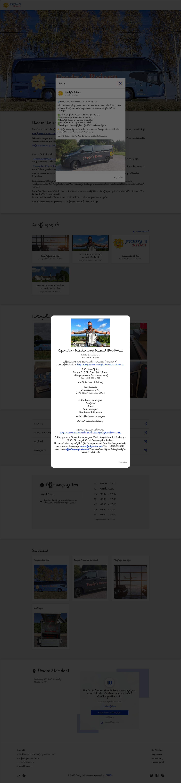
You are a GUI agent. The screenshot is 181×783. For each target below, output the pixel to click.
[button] (90, 332)
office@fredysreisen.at (77, 449)
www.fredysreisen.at (91, 446)
